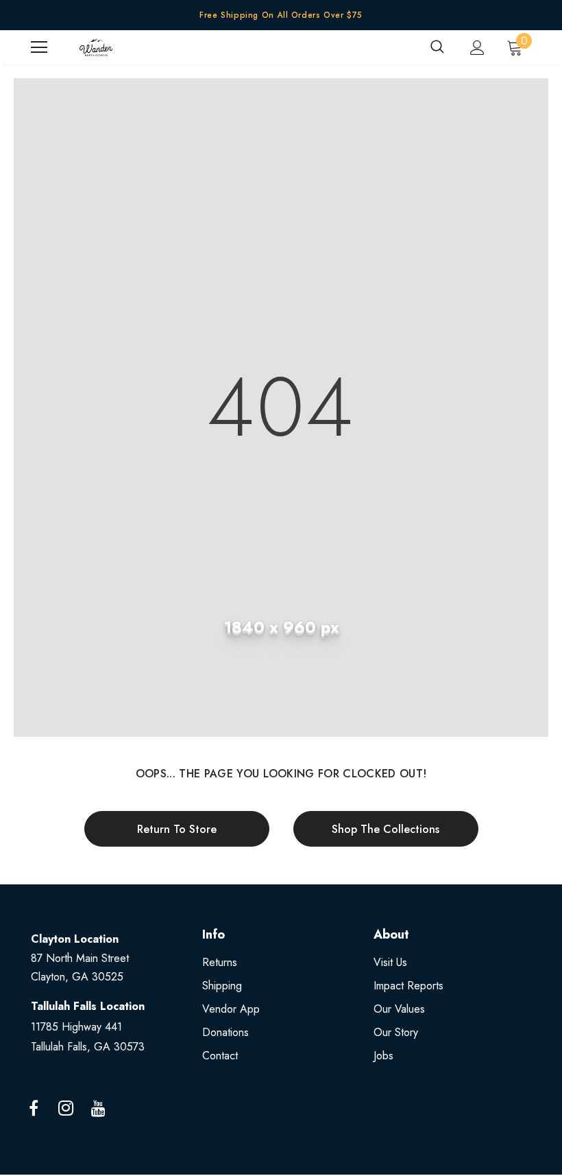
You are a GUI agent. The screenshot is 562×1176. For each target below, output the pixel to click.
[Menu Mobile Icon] (39, 47)
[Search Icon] (437, 47)
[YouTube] (98, 1108)
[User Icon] (477, 47)
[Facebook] (33, 1108)
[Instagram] (65, 1108)
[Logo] (96, 47)
